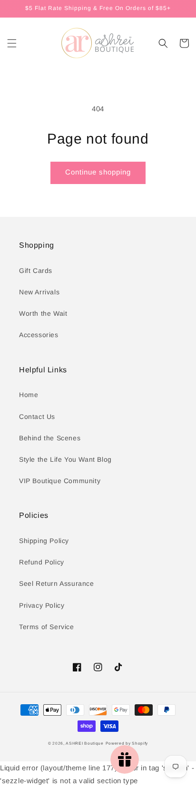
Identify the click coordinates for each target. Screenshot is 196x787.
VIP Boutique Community (59, 481)
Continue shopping (98, 172)
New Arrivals (39, 292)
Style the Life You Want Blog (65, 459)
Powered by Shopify (127, 743)
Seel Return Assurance (56, 583)
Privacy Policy (41, 605)
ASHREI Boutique (85, 743)
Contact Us (37, 416)
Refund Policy (41, 562)
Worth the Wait (43, 313)
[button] (11, 43)
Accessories (39, 335)
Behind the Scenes (49, 438)
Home (28, 394)
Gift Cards (35, 270)
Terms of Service (46, 627)
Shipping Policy (44, 540)
